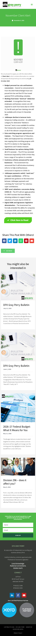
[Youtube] (24, 595)
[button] (31, 4)
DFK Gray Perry (20, 627)
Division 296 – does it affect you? (14, 481)
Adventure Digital (18, 629)
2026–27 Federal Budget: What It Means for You (17, 428)
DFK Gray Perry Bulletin (16, 305)
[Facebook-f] (18, 595)
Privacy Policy (18, 633)
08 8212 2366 (19, 586)
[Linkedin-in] (12, 595)
